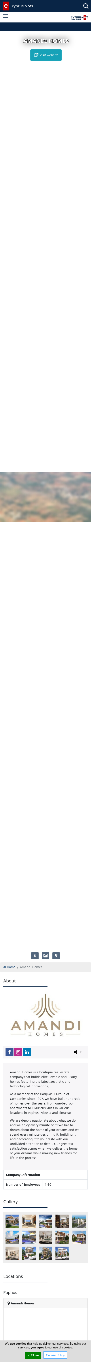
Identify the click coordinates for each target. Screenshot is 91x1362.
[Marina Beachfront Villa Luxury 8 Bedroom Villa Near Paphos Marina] (29, 1221)
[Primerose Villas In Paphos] (62, 1237)
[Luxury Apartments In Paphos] (62, 1253)
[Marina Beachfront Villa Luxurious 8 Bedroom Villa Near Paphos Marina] (12, 1221)
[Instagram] (18, 1052)
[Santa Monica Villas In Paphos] (29, 1237)
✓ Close (33, 1355)
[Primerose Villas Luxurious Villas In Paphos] (12, 1253)
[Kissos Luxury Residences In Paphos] (29, 1253)
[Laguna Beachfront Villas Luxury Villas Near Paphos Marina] (79, 1221)
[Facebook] (9, 1052)
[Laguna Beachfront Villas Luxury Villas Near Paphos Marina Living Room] (62, 1221)
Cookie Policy (55, 1355)
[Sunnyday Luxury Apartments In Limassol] (45, 1253)
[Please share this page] (77, 1052)
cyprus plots (22, 5)
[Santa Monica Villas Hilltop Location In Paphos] (12, 1237)
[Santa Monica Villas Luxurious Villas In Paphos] (45, 1237)
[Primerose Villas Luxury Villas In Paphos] (79, 1237)
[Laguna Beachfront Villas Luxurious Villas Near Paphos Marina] (45, 1221)
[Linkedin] (27, 1052)
